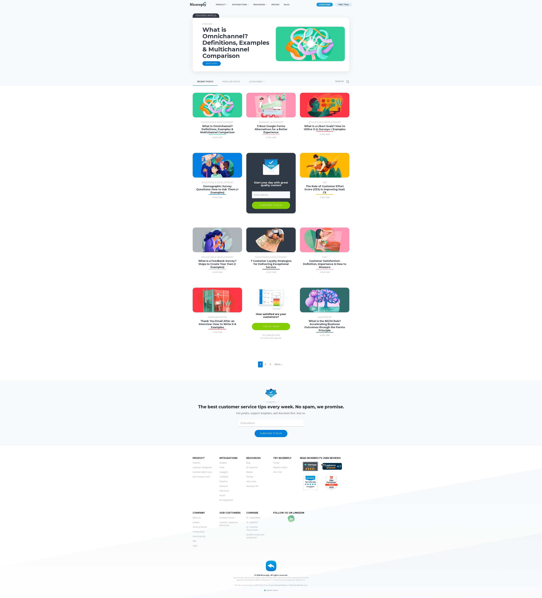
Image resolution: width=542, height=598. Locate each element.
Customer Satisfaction (202, 467)
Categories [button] (256, 81)
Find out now (271, 326)
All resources (252, 467)
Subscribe (324, 4)
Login (195, 545)
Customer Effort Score (202, 472)
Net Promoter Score (201, 476)
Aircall (222, 495)
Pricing (275, 4)
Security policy (199, 536)
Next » (278, 364)
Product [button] (221, 4)
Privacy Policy (279, 585)
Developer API (252, 486)
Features (196, 462)
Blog (287, 4)
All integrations (226, 500)
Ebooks (249, 472)
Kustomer (223, 486)
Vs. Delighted (252, 522)
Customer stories (226, 517)
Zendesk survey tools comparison (255, 536)
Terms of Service (200, 527)
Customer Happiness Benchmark (228, 524)
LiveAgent (223, 472)
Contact (196, 522)
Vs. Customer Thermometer (252, 528)
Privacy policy (199, 531)
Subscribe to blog (271, 205)
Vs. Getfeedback (253, 517)
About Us (197, 517)
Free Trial (277, 472)
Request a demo (280, 467)
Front (221, 467)
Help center (251, 481)
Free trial (343, 4)
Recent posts (205, 81)
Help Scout (224, 490)
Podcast (249, 476)
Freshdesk (223, 476)
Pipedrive (223, 481)
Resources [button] (259, 4)
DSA (194, 541)
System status (272, 590)
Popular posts (231, 81)
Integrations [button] (239, 4)
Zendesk (223, 462)
